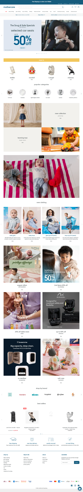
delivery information (28, 459)
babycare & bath (7, 464)
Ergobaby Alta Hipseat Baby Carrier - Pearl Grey (70, 428)
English (77, 3)
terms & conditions (28, 461)
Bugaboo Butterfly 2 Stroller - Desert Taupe (32, 428)
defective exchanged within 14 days (51, 445)
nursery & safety (7, 466)
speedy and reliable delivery (32, 445)
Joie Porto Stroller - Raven (13, 427)
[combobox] (41, 7)
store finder (45, 459)
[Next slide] (81, 35)
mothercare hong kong (43, 488)
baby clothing (7, 457)
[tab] (38, 53)
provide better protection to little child (70, 445)
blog (43, 462)
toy (4, 467)
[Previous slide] (2, 35)
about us (44, 457)
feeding (5, 462)
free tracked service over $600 (13, 445)
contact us (44, 461)
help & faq (26, 457)
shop (12, 79)
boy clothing (6, 461)
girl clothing (6, 459)
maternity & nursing (8, 471)
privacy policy (27, 464)
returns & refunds (27, 462)
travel (5, 469)
